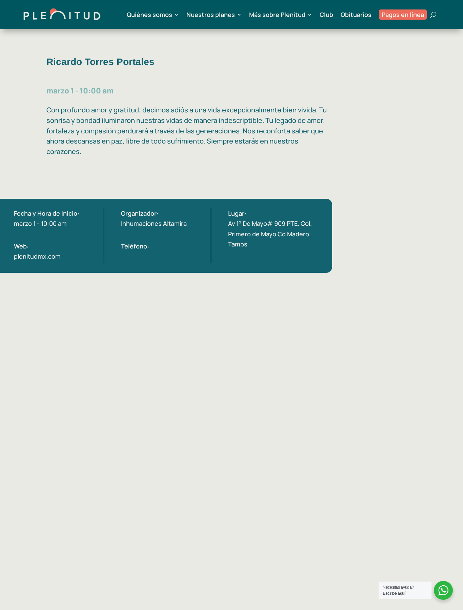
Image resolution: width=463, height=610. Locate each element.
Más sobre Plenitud (277, 14)
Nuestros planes (210, 14)
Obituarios (356, 14)
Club (326, 14)
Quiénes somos (149, 14)
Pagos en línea (403, 14)
